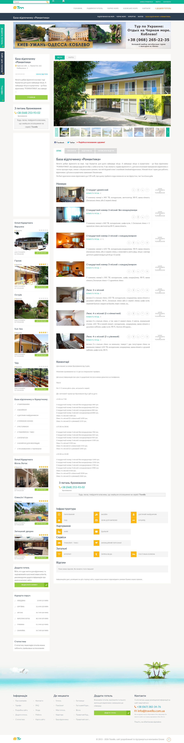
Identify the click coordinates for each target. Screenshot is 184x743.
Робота (38, 715)
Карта (71, 57)
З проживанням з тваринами (29, 449)
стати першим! (87, 569)
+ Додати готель (163, 8)
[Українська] (68, 1)
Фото (59, 57)
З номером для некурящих (28, 443)
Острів (18, 295)
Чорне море (113, 8)
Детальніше (41, 253)
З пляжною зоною (25, 421)
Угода (38, 710)
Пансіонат (60, 705)
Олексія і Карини (24, 497)
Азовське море (130, 8)
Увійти (158, 2)
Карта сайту (40, 720)
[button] (164, 93)
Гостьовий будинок (83, 705)
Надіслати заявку (29, 585)
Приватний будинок (84, 715)
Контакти (167, 2)
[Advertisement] (31, 174)
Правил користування (134, 579)
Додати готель (21, 715)
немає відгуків (42, 74)
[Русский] (57, 1)
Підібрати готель (95, 8)
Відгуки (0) (87, 151)
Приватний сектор (83, 720)
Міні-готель (60, 710)
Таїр (17, 363)
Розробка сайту (21, 710)
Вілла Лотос (21, 463)
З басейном (22, 410)
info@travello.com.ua (151, 710)
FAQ (37, 705)
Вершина (19, 227)
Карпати (146, 8)
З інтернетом (22, 438)
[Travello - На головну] (18, 7)
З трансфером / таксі (25, 432)
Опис (58, 151)
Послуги (71, 151)
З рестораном (23, 426)
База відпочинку (62, 720)
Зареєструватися (146, 2)
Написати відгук (106, 151)
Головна (78, 8)
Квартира (59, 715)
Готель (58, 701)
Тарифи (18, 705)
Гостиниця (80, 701)
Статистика (20, 720)
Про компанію (21, 701)
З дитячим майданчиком (27, 415)
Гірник (18, 261)
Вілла (78, 710)
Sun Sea (19, 329)
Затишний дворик (24, 531)
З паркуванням (23, 404)
